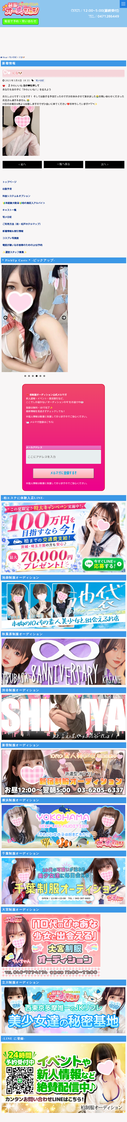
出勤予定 (7, 189)
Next (63, 317)
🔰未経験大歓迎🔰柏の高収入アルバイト (23, 203)
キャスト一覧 (9, 210)
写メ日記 (7, 217)
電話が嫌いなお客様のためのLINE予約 (22, 245)
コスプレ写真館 (10, 238)
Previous (5, 317)
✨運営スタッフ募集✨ (14, 252)
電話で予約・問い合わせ (20, 21)
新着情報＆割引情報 (12, 231)
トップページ (9, 182)
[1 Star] (3, 85)
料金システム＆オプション (16, 196)
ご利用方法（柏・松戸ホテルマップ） (22, 224)
